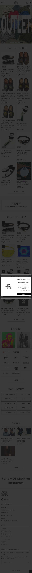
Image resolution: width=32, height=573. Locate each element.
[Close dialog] (30, 278)
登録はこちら (24, 294)
